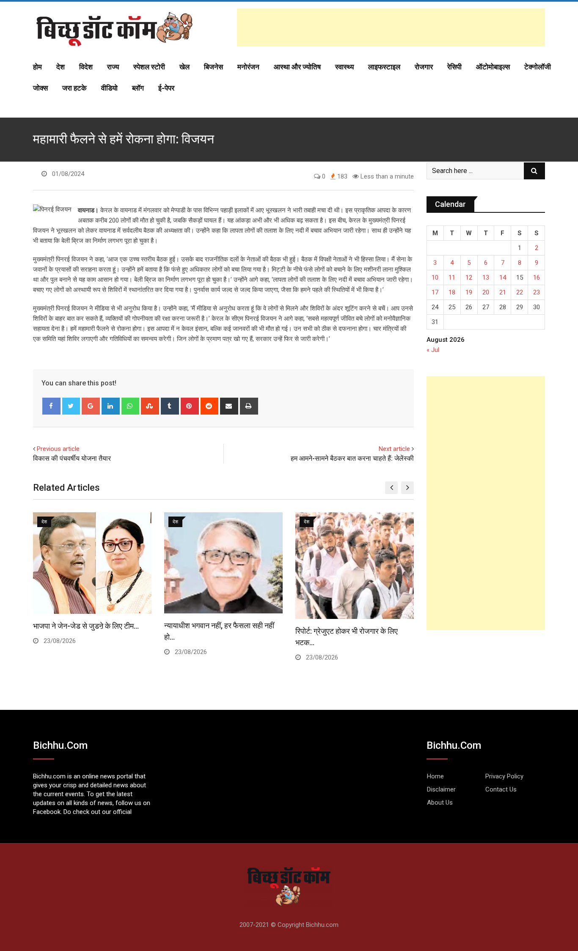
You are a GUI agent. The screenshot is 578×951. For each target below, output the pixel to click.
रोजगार (424, 67)
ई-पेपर (166, 88)
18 (452, 292)
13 (485, 277)
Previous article (58, 449)
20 (485, 292)
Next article (394, 449)
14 (502, 277)
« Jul (433, 350)
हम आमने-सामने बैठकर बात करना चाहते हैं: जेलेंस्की (352, 458)
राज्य (113, 67)
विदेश (86, 67)
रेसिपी (454, 67)
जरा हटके (74, 88)
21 (502, 292)
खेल (184, 67)
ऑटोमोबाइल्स (493, 67)
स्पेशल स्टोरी (149, 67)
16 (536, 277)
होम (37, 67)
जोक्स (40, 88)
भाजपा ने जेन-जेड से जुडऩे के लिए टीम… (86, 625)
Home (435, 776)
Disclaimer (441, 789)
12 (468, 277)
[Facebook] (51, 406)
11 (452, 277)
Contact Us (501, 789)
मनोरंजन (248, 67)
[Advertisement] (391, 27)
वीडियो (109, 88)
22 (519, 292)
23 (536, 292)
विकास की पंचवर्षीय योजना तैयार (72, 458)
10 (435, 277)
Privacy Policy (504, 776)
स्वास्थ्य (344, 67)
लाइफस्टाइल (384, 67)
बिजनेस (213, 67)
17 (435, 292)
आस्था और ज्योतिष (297, 67)
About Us (440, 802)
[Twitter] (71, 406)
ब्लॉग (138, 88)
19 (468, 292)
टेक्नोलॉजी (537, 67)
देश (60, 67)
